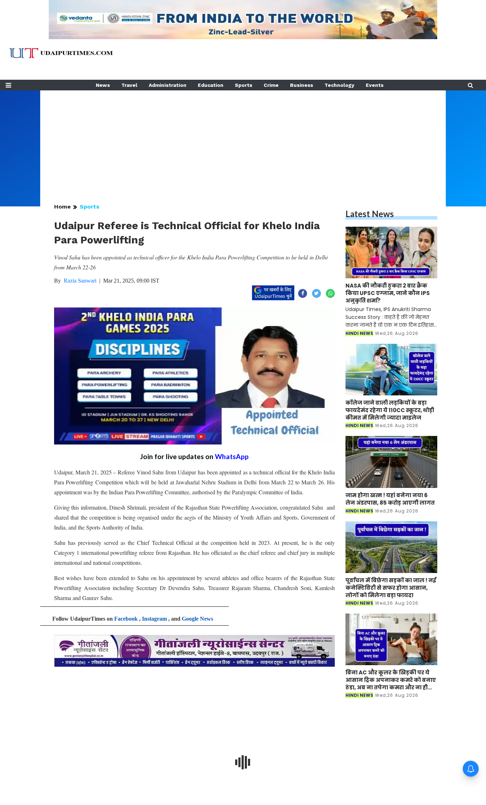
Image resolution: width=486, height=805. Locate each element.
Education (210, 85)
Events (375, 85)
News (103, 85)
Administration (167, 85)
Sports (243, 85)
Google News (197, 619)
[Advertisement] (243, 140)
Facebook (126, 619)
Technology (339, 85)
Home (62, 206)
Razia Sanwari (80, 281)
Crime (271, 85)
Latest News (369, 214)
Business (301, 85)
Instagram (154, 619)
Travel (129, 85)
